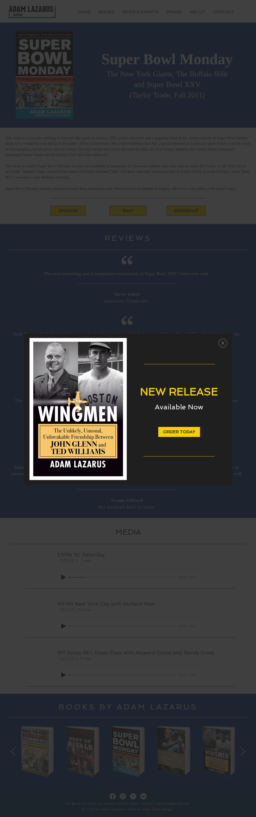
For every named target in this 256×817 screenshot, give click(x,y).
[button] (222, 343)
